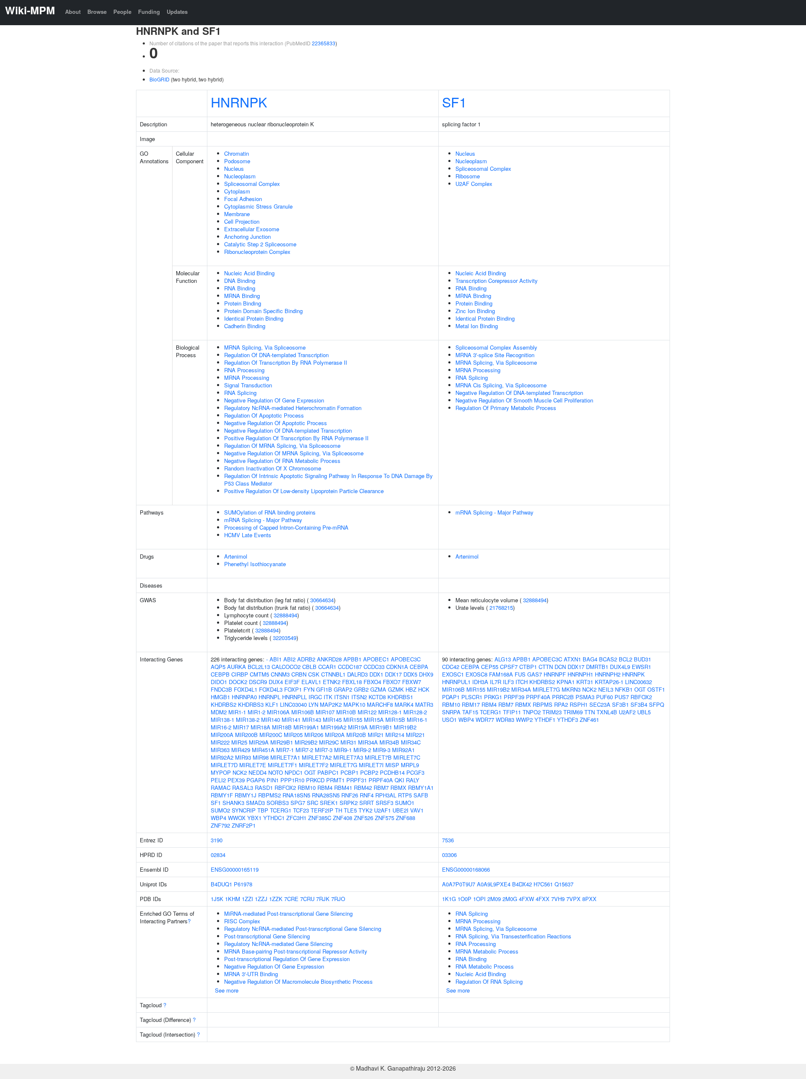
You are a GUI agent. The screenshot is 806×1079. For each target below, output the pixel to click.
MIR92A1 (403, 750)
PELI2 (218, 780)
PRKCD (315, 780)
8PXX (589, 899)
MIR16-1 (417, 720)
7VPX (573, 899)
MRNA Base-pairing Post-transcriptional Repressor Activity (295, 951)
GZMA (378, 689)
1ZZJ (261, 899)
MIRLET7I (371, 765)
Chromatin (236, 153)
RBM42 (363, 788)
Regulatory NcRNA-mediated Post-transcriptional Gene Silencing (302, 929)
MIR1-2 (256, 712)
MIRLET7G (343, 765)
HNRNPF (555, 674)
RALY (412, 780)
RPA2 (561, 704)
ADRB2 (306, 659)
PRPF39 (514, 697)
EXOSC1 (453, 674)
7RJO (338, 899)
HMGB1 (220, 697)
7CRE (291, 899)
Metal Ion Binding (476, 326)
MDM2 (219, 712)
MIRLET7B (378, 757)
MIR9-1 (343, 750)
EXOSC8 (476, 674)
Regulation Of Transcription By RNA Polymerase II (285, 362)
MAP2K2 (331, 704)
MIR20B (356, 735)
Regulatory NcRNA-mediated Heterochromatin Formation (292, 408)
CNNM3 (280, 674)
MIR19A (358, 727)
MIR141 (291, 720)
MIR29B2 (306, 742)
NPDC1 (294, 772)
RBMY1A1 (421, 788)
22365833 (323, 43)
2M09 (494, 899)
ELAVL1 (311, 682)
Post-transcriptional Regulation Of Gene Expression (287, 959)
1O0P (464, 899)
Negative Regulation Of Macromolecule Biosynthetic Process (298, 981)
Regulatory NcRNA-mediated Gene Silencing (278, 944)
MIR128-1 (390, 712)
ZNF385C (319, 818)
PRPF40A (381, 780)
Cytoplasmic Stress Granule (258, 206)
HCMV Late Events (247, 535)
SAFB (420, 795)
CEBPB (220, 674)
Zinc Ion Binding (475, 311)
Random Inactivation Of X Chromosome (272, 468)
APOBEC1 (376, 659)
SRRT (366, 803)
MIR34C (411, 742)
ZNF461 (589, 720)
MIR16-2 (221, 727)
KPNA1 (566, 682)
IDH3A (480, 682)
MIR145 (332, 720)
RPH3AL (385, 795)
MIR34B (389, 742)
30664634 (322, 600)
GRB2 (361, 689)
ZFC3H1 (296, 818)
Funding (149, 12)
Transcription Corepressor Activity (496, 281)
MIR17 (241, 727)
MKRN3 (571, 689)
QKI (399, 780)
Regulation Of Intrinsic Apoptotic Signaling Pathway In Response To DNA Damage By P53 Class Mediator (328, 479)
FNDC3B (221, 689)
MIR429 (240, 750)
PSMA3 (585, 697)
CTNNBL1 (333, 674)
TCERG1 (280, 810)
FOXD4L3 (271, 689)
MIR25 (239, 742)
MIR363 (220, 750)
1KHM (232, 899)
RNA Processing (244, 370)
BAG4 (590, 659)
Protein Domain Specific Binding (263, 311)
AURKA (236, 667)
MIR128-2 (415, 712)
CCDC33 (374, 667)
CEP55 (489, 667)
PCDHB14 (392, 772)
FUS (520, 674)
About (73, 12)
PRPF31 (356, 780)
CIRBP (239, 674)
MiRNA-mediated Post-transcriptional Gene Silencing (288, 913)
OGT (310, 772)
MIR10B (346, 712)
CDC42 (450, 667)
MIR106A (278, 712)
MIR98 (261, 757)
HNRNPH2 (607, 674)
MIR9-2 (362, 750)
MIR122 (367, 712)
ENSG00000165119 (235, 869)
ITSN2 (359, 697)
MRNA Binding (242, 296)
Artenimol (235, 556)
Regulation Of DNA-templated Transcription (276, 355)
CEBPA (419, 667)
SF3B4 (639, 704)
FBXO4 (372, 682)
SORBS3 (278, 803)
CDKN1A (397, 667)
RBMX (398, 788)
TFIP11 (512, 712)
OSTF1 (656, 689)
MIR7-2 (304, 750)
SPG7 (297, 803)
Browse (97, 12)
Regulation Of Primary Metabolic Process (505, 408)
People (122, 12)
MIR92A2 (222, 757)
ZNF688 (405, 818)
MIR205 (293, 735)
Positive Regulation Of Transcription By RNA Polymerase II (296, 438)
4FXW (526, 899)
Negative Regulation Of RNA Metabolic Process (282, 461)
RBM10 (307, 788)
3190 (216, 840)
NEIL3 (605, 689)
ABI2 (289, 659)
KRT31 (584, 682)
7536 (448, 840)
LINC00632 (638, 682)
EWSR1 (641, 667)
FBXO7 (391, 682)
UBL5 (644, 712)
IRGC (315, 697)
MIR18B (282, 727)
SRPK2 (349, 803)
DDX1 (376, 674)
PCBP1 (349, 772)
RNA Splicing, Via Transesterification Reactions (513, 936)
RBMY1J (245, 795)
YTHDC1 (274, 818)
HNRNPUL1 (456, 682)
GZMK (396, 689)
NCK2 (240, 772)
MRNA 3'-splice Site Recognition (494, 355)
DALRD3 (357, 674)
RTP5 (405, 795)
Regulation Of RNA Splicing (489, 981)
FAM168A (501, 674)
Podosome (237, 161)
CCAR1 (327, 667)
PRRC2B (563, 697)
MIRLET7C (406, 757)
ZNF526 (363, 818)
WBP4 (218, 818)
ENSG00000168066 (466, 869)
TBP (262, 810)
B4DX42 (522, 884)
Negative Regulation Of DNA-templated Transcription (288, 430)
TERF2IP (322, 810)
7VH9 (558, 899)
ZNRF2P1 (244, 825)
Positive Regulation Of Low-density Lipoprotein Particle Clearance (304, 491)
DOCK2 (238, 682)
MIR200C (270, 735)
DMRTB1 (597, 667)
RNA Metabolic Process (484, 966)
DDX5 (410, 674)
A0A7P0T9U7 (458, 884)
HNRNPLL (294, 697)
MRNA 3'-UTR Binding (251, 974)
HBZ (411, 689)
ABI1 (276, 659)
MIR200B (246, 735)
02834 (218, 855)
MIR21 (376, 735)
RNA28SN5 (326, 795)
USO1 (449, 720)
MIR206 (313, 735)
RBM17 (471, 704)
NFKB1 (624, 689)
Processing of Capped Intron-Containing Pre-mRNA (286, 527)
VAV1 (417, 810)
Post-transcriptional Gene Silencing (267, 936)
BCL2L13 (259, 667)
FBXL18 (352, 682)
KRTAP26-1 (609, 682)
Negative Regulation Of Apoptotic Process (275, 423)
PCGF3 (415, 772)
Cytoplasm (237, 191)
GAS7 (534, 674)
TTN (589, 712)
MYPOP (221, 772)
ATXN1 (572, 659)
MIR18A (260, 727)
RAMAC (220, 788)
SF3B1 (620, 704)
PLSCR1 (471, 697)
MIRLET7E (252, 765)
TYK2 (365, 810)
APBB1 (352, 659)
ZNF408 (342, 818)
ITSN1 (342, 697)
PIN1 (273, 780)
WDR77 (485, 720)
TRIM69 (573, 712)
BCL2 (625, 659)
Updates (177, 12)
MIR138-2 (247, 720)
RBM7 (381, 788)
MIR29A (259, 742)
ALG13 (503, 659)
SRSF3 (384, 803)
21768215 (501, 607)
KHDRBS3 (251, 704)
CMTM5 (259, 674)
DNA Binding (239, 281)
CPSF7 (509, 667)
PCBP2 (369, 772)
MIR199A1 (306, 727)
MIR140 (270, 720)
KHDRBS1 (400, 697)
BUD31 (642, 659)
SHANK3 (233, 803)
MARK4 (404, 704)
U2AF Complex (473, 184)
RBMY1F (222, 795)
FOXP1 (293, 689)
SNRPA (451, 712)
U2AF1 (382, 810)
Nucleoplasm (240, 176)
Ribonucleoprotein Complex (257, 252)
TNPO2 (532, 712)
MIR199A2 (333, 727)
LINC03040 (293, 704)
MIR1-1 (237, 712)
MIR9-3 (381, 750)
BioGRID (159, 79)
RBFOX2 (285, 788)
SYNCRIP (244, 810)
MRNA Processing (246, 377)
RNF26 (349, 795)
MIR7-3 (323, 750)
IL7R (495, 682)
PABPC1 (328, 772)
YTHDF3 (567, 720)
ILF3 (508, 682)
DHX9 (426, 674)
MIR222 (220, 742)
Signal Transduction (248, 385)
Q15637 (564, 884)
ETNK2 (331, 682)
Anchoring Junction (247, 236)
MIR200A (222, 735)
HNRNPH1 (580, 674)
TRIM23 (552, 712)
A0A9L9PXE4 (493, 884)
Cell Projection (241, 221)
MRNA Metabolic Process (486, 951)
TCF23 (301, 810)
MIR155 (352, 720)
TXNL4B (607, 712)
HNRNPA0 (244, 697)
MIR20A (335, 735)
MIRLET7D (224, 765)
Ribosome (467, 176)
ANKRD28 (329, 659)
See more (226, 990)
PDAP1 (451, 697)
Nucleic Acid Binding (249, 273)
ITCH (522, 682)
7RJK (323, 899)
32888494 (285, 615)
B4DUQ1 (221, 884)
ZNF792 (220, 825)
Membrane (237, 214)
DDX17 (393, 674)
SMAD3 (255, 803)
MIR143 (311, 720)
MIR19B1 (380, 727)
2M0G (509, 899)
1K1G (449, 899)
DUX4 (276, 682)
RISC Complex (242, 921)
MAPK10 (354, 704)
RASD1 (264, 788)
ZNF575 (384, 818)
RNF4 (367, 795)
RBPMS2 (269, 795)
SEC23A (599, 704)
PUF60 (604, 697)
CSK (313, 674)
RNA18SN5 (296, 795)
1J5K (217, 899)
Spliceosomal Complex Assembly (496, 347)
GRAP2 (343, 689)
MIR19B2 (405, 727)
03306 (449, 855)
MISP (392, 765)
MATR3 (424, 704)
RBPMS (542, 704)
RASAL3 (242, 788)
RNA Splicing (240, 393)
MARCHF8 (380, 704)
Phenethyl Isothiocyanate (255, 564)
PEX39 (236, 780)
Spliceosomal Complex (252, 184)
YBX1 (254, 818)
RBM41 (343, 788)
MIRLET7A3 (348, 757)
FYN (309, 689)
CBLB (309, 667)
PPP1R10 (292, 780)
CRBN (298, 674)
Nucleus (234, 168)
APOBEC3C (406, 659)
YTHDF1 (544, 720)
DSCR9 (258, 682)
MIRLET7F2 (313, 765)
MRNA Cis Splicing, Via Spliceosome (501, 385)
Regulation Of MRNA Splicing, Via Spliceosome (282, 445)
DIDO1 (219, 682)
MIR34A (368, 742)
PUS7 (622, 697)
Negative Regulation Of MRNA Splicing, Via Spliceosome (294, 453)
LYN (313, 704)
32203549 (284, 638)
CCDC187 (350, 667)
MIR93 (243, 757)
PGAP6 (255, 780)
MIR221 (415, 735)
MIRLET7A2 (317, 757)
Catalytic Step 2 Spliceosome (260, 244)
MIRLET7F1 (282, 765)
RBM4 (324, 788)
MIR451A (263, 750)
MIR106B (302, 712)
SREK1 (329, 803)
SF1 (454, 101)
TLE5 (350, 810)
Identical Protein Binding (253, 318)
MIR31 (348, 742)
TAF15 (470, 712)
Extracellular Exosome (251, 229)
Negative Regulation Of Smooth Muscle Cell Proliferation (524, 400)
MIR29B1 (281, 742)
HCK (423, 689)
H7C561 (543, 884)
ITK (328, 697)
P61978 (243, 884)
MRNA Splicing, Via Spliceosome (265, 347)
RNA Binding (239, 288)
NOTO (275, 772)
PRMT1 (335, 780)
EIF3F (292, 682)
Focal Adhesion (243, 199)
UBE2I (400, 810)
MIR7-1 (285, 750)
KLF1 (271, 704)
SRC (312, 803)
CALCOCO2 (286, 667)
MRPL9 (410, 765)
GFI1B (324, 689)
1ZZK (276, 899)
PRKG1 (493, 697)
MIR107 (325, 712)
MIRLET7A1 (285, 757)
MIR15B (395, 720)
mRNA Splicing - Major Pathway (263, 520)
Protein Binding (242, 303)
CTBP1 (528, 667)
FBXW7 (411, 682)
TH (338, 810)
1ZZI (247, 899)
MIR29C (329, 742)
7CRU (307, 899)
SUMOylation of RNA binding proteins (270, 512)
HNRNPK (239, 101)
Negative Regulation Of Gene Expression (274, 400)
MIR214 (394, 735)
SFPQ (656, 704)
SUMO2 (220, 810)
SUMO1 (404, 803)
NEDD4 (258, 772)
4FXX (543, 899)
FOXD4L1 (245, 689)
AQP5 (218, 667)
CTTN (546, 667)
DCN (560, 667)
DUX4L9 (620, 667)
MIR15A (374, 720)
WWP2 (524, 720)
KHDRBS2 (223, 704)
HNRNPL (269, 697)
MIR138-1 (222, 720)
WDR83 (505, 720)
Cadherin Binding (244, 326)
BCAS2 (608, 659)
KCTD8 (377, 697)
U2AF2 (627, 712)
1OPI (479, 899)
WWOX (237, 818)
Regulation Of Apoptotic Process (264, 415)
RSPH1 (579, 704)
